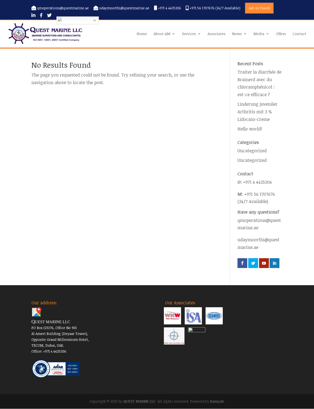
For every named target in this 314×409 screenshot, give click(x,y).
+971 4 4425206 (169, 8)
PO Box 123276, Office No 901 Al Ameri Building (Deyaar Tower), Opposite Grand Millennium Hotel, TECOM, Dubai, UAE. (60, 334)
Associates (216, 34)
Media (258, 34)
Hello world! (249, 129)
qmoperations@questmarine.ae (63, 8)
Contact (299, 34)
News (237, 34)
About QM (162, 34)
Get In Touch (259, 8)
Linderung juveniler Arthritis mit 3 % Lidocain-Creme (257, 111)
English (72, 19)
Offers (281, 34)
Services (189, 34)
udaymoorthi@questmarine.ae (124, 8)
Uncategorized (252, 150)
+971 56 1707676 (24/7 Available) (214, 8)
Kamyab (217, 401)
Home (142, 34)
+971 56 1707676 (259, 194)
